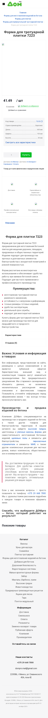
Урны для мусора (24, 547)
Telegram (29, 650)
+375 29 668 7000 (36, 493)
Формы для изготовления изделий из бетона (23, 16)
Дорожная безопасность (24, 565)
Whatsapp (17, 650)
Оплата (16, 164)
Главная (23, 13)
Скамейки (24, 551)
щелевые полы (19, 438)
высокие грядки (37, 429)
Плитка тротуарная (24, 554)
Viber (23, 650)
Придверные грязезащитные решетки (24, 590)
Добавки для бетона (24, 562)
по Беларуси (31, 162)
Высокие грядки (24, 583)
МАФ (33, 444)
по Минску (14, 162)
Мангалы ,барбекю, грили (24, 580)
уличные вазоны (25, 432)
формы (38, 432)
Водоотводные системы (24, 569)
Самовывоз (7, 164)
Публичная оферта (24, 630)
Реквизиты (24, 623)
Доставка (24, 612)
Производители (24, 637)
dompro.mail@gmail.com (26, 668)
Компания (24, 633)
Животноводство (24, 587)
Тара (24, 598)
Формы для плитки (23, 19)
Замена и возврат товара (24, 626)
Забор (24, 576)
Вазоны (24, 544)
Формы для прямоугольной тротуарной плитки (23, 22)
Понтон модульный (24, 601)
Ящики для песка (24, 594)
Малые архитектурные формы (24, 572)
